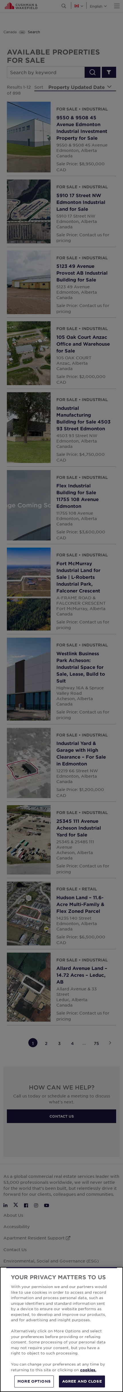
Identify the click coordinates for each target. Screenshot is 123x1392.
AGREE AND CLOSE (82, 1381)
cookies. (88, 1370)
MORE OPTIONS (34, 1381)
